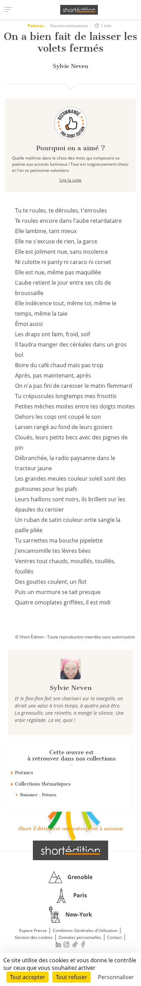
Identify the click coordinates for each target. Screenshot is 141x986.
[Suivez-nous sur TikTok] (75, 944)
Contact (114, 937)
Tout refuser (71, 977)
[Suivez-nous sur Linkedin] (58, 944)
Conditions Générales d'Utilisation (85, 930)
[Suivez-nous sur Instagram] (66, 944)
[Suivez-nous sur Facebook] (83, 944)
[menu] (8, 9)
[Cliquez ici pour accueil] (70, 850)
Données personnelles (80, 937)
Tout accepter (27, 977)
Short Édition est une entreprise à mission (70, 828)
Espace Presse (33, 930)
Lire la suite (70, 180)
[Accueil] (79, 10)
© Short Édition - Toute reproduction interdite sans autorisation (75, 637)
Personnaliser (116, 977)
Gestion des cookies (34, 937)
